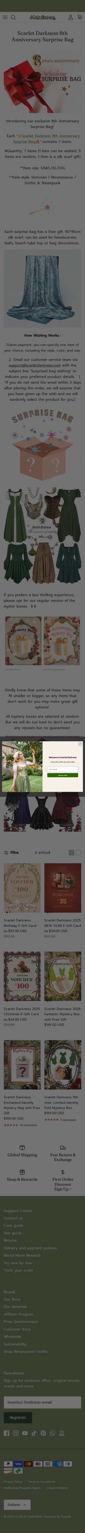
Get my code (62, 775)
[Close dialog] (80, 743)
